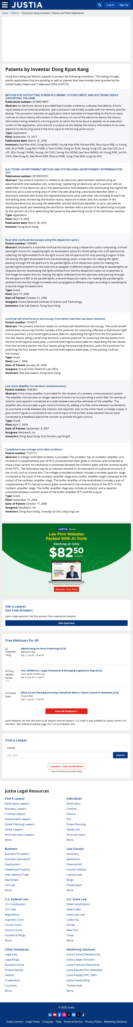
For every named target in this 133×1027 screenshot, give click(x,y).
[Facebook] (59, 1015)
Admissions (73, 859)
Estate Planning (76, 824)
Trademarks (12, 980)
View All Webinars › (66, 711)
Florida (70, 925)
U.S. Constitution (15, 904)
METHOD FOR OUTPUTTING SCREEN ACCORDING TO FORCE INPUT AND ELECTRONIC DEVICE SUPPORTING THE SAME (61, 96)
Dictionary (72, 854)
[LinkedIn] (50, 1015)
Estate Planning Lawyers (20, 824)
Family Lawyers (14, 829)
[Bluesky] (74, 1015)
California (72, 919)
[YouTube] (55, 1015)
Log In (110, 5)
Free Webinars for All (22, 640)
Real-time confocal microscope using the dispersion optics (42, 240)
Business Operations (17, 859)
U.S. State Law (76, 899)
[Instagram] (64, 1015)
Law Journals (74, 874)
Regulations (12, 914)
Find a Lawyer (16, 740)
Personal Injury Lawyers (19, 834)
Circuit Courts (13, 925)
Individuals (74, 798)
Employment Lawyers (18, 819)
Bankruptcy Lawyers (17, 803)
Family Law (73, 829)
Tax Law (10, 885)
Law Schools (75, 849)
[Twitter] (78, 1015)
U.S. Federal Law (16, 899)
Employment (12, 864)
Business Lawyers (16, 808)
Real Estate (11, 880)
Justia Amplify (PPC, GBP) (81, 975)
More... (9, 840)
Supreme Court (14, 919)
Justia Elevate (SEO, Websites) (84, 970)
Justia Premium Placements (83, 965)
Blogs (69, 880)
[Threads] (69, 1015)
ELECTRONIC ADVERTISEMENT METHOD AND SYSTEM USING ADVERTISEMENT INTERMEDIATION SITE (63, 171)
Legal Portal (33, 1021)
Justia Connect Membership (83, 954)
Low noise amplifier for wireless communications (35, 386)
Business (11, 849)
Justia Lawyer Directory (80, 959)
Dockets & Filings (15, 935)
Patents (15, 13)
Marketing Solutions (80, 949)
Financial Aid (73, 864)
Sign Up (124, 5)
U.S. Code (10, 909)
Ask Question (66, 623)
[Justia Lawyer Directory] (83, 1015)
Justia (5, 13)
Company (47, 1021)
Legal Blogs (12, 959)
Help (58, 1021)
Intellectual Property (17, 869)
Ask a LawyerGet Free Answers (19, 608)
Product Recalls (14, 970)
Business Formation (17, 854)
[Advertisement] (66, 39)
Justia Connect (14, 1021)
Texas (70, 935)
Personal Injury (75, 834)
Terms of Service (73, 1021)
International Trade (17, 874)
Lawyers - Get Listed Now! (66, 766)
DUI (68, 819)
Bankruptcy (73, 803)
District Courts (14, 930)
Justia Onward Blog (78, 980)
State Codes (73, 909)
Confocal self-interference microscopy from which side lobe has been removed (55, 319)
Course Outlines (76, 869)
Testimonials (74, 985)
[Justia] (27, 5)
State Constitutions (78, 904)
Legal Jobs (11, 954)
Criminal (71, 808)
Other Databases (17, 949)
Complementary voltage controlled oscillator (33, 449)
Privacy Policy (93, 1021)
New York (72, 930)
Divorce (71, 814)
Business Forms (14, 965)
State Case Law (75, 914)
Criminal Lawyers (15, 814)
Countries (11, 985)
